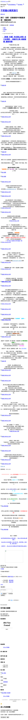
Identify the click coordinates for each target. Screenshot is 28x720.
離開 (8, 717)
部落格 (5, 29)
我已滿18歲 (3, 717)
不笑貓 (2, 568)
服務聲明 (14, 701)
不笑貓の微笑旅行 (9, 10)
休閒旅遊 (12, 25)
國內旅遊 (11, 580)
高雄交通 (11, 582)
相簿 (4, 27)
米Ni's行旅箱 (6, 647)
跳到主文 (3, 14)
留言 (12, 576)
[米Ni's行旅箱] (14, 556)
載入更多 (3, 587)
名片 (4, 31)
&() (17, 546)
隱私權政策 (24, 699)
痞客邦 (9, 576)
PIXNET (6, 699)
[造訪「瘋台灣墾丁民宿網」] (5, 692)
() (8, 538)
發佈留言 (3, 595)
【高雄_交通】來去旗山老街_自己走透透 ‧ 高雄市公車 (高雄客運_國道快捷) (14, 39)
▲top (2, 584)
